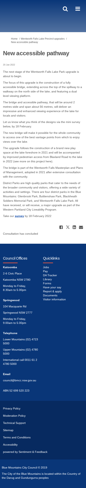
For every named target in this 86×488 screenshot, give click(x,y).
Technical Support (14, 423)
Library (47, 279)
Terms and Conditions (17, 437)
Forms (47, 283)
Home (14, 38)
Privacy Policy (11, 408)
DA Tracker (50, 275)
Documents (50, 295)
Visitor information (54, 299)
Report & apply (52, 291)
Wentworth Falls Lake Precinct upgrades (43, 38)
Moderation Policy (14, 415)
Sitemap (8, 430)
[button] (61, 227)
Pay (45, 271)
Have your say (52, 287)
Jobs (46, 267)
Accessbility (10, 444)
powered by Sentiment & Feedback (25, 451)
